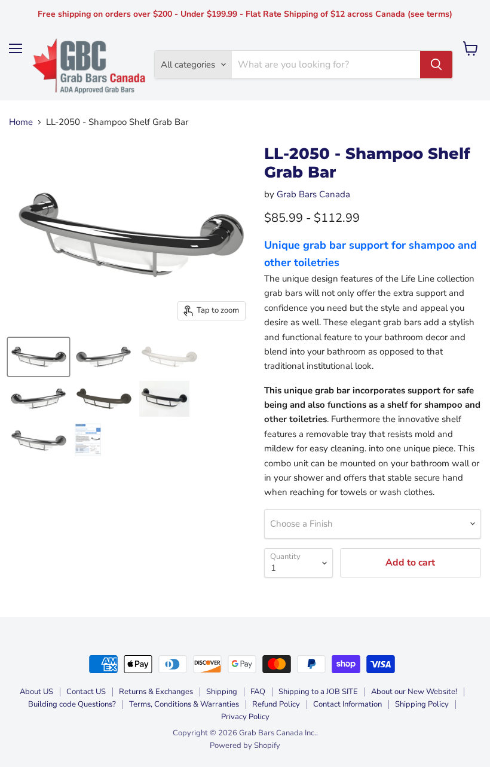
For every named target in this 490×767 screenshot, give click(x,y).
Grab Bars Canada (313, 194)
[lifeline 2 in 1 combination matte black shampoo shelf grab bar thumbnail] (164, 399)
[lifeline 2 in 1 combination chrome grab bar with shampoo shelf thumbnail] (38, 399)
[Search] (436, 64)
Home (21, 122)
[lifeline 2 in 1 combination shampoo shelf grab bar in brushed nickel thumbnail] (38, 440)
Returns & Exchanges (156, 691)
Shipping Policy (422, 704)
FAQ (257, 691)
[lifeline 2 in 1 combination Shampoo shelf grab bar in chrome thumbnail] (38, 357)
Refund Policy (276, 704)
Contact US (86, 691)
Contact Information (347, 704)
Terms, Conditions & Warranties (184, 704)
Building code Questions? (72, 704)
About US (36, 691)
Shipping (221, 691)
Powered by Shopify (245, 745)
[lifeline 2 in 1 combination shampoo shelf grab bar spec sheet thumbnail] (88, 440)
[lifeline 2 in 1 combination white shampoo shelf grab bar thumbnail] (169, 357)
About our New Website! (414, 691)
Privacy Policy (245, 716)
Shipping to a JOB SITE (318, 691)
